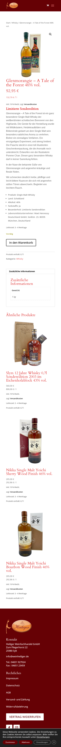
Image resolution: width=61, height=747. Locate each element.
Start (8, 22)
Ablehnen (26, 742)
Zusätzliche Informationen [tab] (22, 271)
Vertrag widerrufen (25, 717)
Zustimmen (10, 742)
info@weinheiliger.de (17, 656)
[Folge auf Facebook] (9, 728)
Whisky (15, 22)
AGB (8, 692)
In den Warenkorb (21, 242)
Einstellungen (43, 737)
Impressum (12, 678)
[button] (50, 34)
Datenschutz (13, 685)
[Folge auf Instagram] (16, 728)
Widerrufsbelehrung (17, 706)
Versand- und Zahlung (18, 699)
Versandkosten (30, 104)
